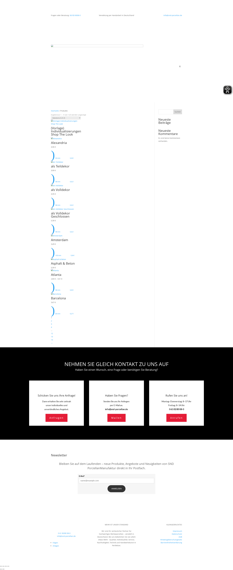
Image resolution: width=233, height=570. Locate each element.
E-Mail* (82, 476)
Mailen (116, 417)
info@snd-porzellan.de (172, 15)
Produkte (150, 50)
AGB (180, 537)
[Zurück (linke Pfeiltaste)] (1, 569)
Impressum (177, 531)
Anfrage (150, 83)
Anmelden (116, 489)
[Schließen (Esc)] (8, 566)
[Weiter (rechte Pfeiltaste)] (3, 569)
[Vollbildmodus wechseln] (3, 566)
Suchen (178, 112)
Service (171, 72)
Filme (164, 72)
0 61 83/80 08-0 (176, 409)
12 (52, 333)
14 (52, 340)
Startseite (55, 111)
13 (52, 336)
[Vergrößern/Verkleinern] (1, 566)
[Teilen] (6, 566)
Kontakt (159, 83)
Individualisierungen (155, 61)
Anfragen (56, 417)
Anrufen (176, 417)
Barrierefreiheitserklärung (171, 542)
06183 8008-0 (75, 15)
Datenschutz (177, 534)
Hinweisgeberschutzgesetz (171, 540)
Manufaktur (151, 72)
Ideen (171, 61)
